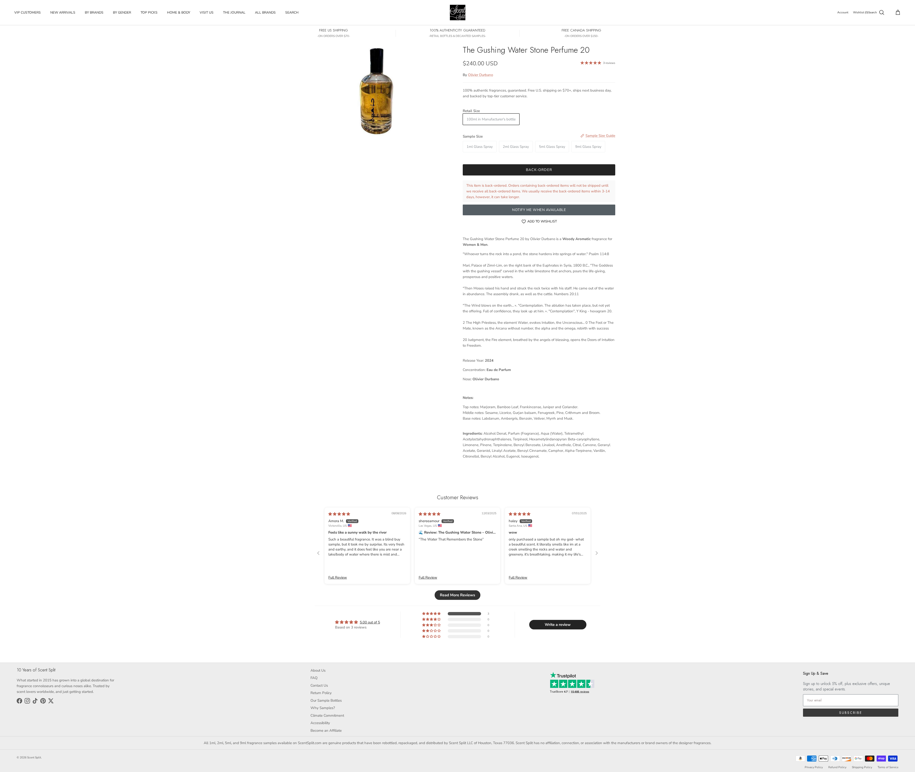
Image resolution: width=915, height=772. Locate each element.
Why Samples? (322, 707)
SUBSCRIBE (850, 712)
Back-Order (539, 169)
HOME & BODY (178, 12)
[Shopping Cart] (897, 13)
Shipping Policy (862, 767)
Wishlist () (860, 12)
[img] (339, 514)
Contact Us (319, 685)
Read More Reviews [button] (457, 595)
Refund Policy (837, 767)
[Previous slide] (318, 553)
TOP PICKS (149, 12)
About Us (317, 670)
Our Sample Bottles (326, 700)
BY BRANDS (94, 12)
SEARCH (292, 12)
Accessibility (320, 723)
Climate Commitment (327, 715)
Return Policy (321, 692)
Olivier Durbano (480, 74)
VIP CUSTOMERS (27, 12)
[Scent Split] (457, 12)
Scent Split (34, 757)
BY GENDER (122, 12)
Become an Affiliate (326, 730)
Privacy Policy (814, 767)
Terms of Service (888, 767)
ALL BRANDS (265, 12)
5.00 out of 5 (370, 622)
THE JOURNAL (234, 12)
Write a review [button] (558, 624)
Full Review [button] (337, 577)
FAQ (314, 677)
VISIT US (207, 12)
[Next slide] (596, 553)
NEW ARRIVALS (62, 12)
